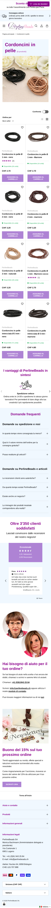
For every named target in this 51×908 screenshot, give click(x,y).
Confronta (37, 112)
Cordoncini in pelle (23, 34)
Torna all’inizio (25, 795)
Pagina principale (8, 34)
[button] (47, 26)
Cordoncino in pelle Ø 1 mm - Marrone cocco (37, 272)
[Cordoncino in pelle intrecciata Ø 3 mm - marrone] (38, 313)
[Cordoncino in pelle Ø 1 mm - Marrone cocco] (38, 253)
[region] (25, 581)
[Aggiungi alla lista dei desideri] (22, 127)
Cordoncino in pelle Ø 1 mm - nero (12, 155)
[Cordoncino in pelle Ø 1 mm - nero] (12, 137)
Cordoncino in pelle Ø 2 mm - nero (12, 215)
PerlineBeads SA (13, 901)
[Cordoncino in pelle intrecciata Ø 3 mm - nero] (12, 313)
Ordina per (6, 117)
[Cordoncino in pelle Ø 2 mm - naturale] (12, 253)
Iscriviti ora (12, 784)
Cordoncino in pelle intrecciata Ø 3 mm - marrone (36, 334)
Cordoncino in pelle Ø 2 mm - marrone (37, 215)
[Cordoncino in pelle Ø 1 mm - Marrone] (38, 137)
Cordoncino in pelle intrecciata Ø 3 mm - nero (11, 334)
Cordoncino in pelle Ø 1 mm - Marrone (37, 155)
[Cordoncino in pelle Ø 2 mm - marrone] (38, 197)
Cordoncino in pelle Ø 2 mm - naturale (12, 272)
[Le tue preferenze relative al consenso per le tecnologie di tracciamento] (4, 904)
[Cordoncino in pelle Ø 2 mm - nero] (12, 196)
